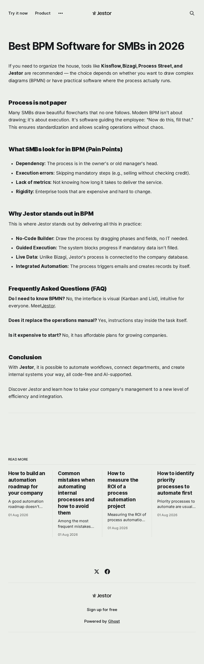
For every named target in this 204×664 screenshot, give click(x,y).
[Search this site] (192, 13)
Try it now (18, 13)
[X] (96, 571)
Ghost (114, 621)
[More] (60, 13)
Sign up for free (102, 609)
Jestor (48, 305)
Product (42, 13)
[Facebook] (107, 571)
